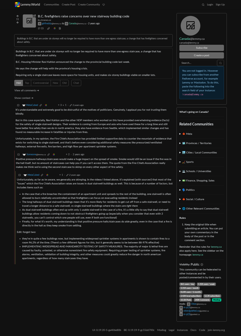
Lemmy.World (30, 4)
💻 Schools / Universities (196, 171)
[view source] (59, 28)
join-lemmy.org (216, 330)
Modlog (216, 300)
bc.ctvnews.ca (44, 20)
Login (210, 4)
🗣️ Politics (188, 190)
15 (42, 28)
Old (64, 83)
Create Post (68, 4)
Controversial (41, 83)
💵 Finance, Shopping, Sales (198, 180)
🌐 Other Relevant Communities (200, 208)
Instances (182, 330)
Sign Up (220, 4)
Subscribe (201, 48)
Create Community (89, 4)
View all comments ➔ (26, 90)
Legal (171, 330)
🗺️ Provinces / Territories (196, 143)
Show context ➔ (23, 98)
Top (27, 83)
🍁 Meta (187, 134)
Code (202, 330)
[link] (48, 28)
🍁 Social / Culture (193, 199)
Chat (76, 83)
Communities (51, 4)
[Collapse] (18, 105)
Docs (193, 330)
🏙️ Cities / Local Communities (199, 152)
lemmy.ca (216, 247)
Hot (18, 83)
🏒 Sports (188, 162)
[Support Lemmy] (103, 4)
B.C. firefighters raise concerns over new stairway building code (83, 16)
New (55, 83)
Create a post (201, 55)
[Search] (203, 4)
